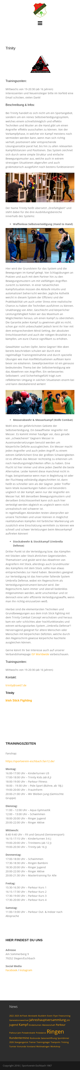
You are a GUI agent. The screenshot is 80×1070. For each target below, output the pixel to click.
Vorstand (31, 1046)
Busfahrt (42, 1015)
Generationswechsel (19, 1020)
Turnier (12, 1046)
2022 (11, 1015)
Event (49, 1015)
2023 (17, 1015)
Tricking (65, 1042)
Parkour (60, 1025)
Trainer (32, 1042)
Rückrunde (35, 1038)
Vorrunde (21, 1046)
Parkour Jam (15, 1033)
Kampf (23, 1025)
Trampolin (55, 1042)
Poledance (41, 1033)
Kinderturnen (35, 1025)
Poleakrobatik (28, 1033)
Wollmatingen (43, 1046)
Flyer (55, 1015)
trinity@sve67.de (16, 685)
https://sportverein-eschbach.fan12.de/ (30, 761)
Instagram (26, 970)
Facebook (11, 970)
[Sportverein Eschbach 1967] (40, 10)
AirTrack (23, 1015)
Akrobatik (32, 1015)
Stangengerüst (21, 1042)
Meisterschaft (48, 1025)
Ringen (55, 1031)
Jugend (13, 1025)
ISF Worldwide (40, 654)
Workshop (55, 1046)
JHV (68, 1020)
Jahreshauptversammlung (47, 1020)
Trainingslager (43, 1042)
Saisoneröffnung (49, 1038)
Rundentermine (19, 1038)
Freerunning (64, 1015)
